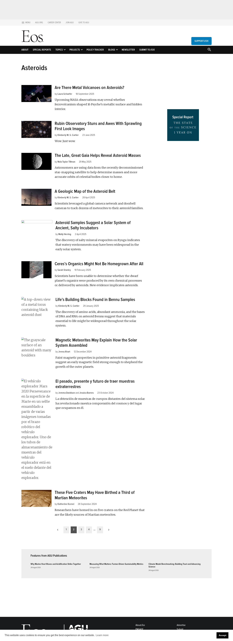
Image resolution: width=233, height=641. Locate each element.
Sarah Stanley (64, 270)
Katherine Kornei (66, 504)
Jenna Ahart (64, 351)
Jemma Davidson (66, 392)
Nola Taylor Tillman (66, 161)
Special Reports (42, 49)
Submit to (147, 49)
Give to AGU (83, 22)
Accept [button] (222, 635)
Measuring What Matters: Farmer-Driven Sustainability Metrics (116, 564)
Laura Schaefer (65, 93)
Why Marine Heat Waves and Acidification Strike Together (56, 564)
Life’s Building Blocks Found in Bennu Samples (95, 299)
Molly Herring (64, 234)
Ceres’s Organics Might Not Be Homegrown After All (99, 263)
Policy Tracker (95, 49)
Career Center (54, 22)
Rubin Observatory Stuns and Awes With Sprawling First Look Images (98, 126)
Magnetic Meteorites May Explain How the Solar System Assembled (96, 342)
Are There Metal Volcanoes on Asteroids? (89, 87)
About (24, 49)
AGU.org (39, 22)
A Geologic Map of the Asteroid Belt (85, 191)
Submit (180, 629)
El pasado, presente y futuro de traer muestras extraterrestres (95, 383)
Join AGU (70, 22)
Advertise (181, 625)
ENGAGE (139, 629)
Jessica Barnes (86, 392)
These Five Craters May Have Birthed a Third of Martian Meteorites (95, 495)
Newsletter (128, 49)
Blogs (111, 49)
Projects (74, 49)
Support (201, 41)
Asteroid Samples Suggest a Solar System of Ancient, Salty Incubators (93, 225)
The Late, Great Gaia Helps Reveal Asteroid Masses (98, 155)
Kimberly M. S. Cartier (68, 135)
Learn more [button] (102, 635)
